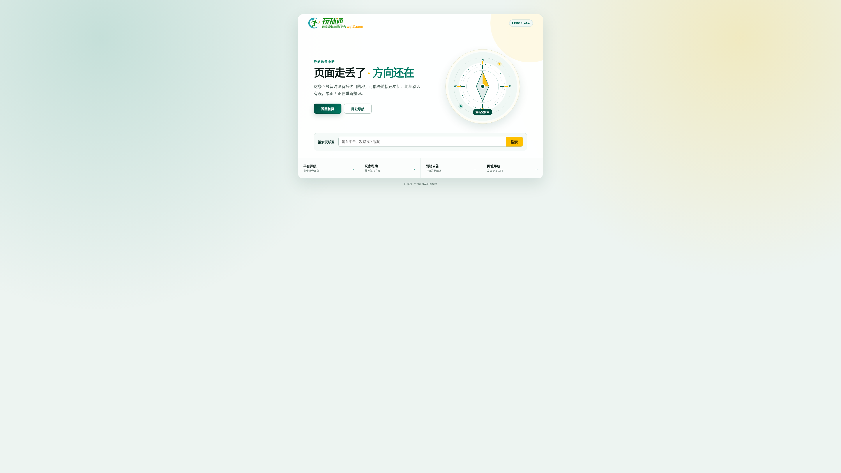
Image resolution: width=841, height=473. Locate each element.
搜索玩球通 (326, 142)
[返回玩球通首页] (335, 23)
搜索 (514, 141)
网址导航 (357, 109)
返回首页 (327, 109)
